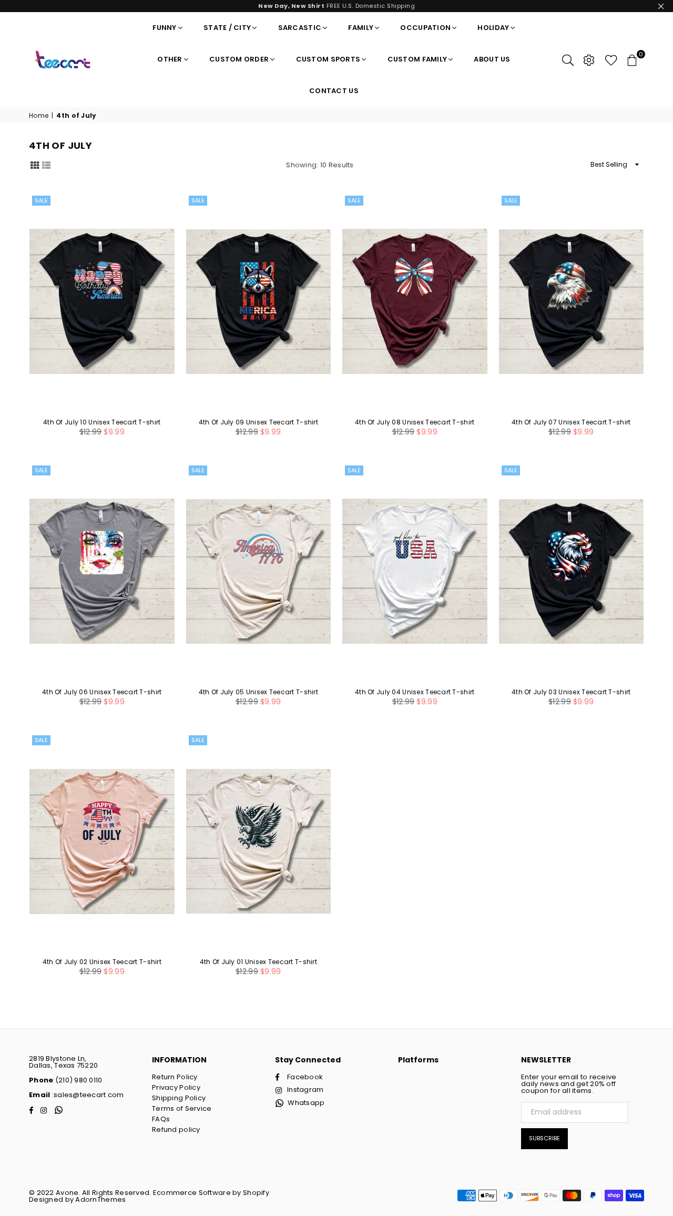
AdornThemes (100, 1199)
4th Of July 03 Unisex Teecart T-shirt (571, 691)
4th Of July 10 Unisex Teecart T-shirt (101, 422)
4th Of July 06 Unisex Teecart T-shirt (101, 691)
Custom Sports (328, 59)
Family (360, 28)
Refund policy (176, 1129)
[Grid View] (34, 164)
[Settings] (588, 59)
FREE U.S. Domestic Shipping (336, 6)
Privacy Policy (176, 1087)
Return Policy (175, 1077)
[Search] (567, 59)
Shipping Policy (179, 1098)
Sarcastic (300, 28)
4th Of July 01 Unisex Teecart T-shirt (258, 961)
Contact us (334, 91)
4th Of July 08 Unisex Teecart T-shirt (414, 422)
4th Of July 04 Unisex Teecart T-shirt (414, 691)
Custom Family (417, 59)
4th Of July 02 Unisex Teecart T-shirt (102, 961)
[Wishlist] (611, 59)
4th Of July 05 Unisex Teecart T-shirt (258, 691)
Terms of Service (181, 1108)
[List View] (46, 164)
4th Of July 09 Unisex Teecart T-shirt (258, 422)
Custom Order (239, 59)
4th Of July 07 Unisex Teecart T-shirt (571, 422)
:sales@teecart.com (87, 1095)
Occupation (425, 28)
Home (38, 116)
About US (492, 59)
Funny (164, 28)
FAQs (161, 1119)
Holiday (493, 28)
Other (169, 59)
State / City (227, 28)
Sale (41, 200)
